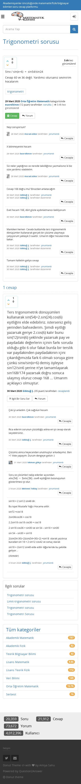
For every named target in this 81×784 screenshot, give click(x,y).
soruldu (47, 104)
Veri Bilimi (12, 678)
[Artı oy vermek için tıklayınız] (7, 61)
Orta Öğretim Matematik (35, 101)
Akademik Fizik (15, 646)
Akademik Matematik (20, 638)
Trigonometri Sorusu (20, 614)
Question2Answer (30, 771)
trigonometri (15, 91)
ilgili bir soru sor (21, 398)
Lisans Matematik (17, 662)
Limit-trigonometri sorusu (24, 601)
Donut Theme (12, 765)
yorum (29, 115)
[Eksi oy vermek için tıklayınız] (7, 65)
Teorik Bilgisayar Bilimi (21, 654)
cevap (13, 115)
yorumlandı (54, 134)
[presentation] (24, 478)
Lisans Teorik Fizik (18, 670)
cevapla (68, 138)
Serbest (11, 694)
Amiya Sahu (47, 765)
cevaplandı (64, 391)
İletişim (6, 748)
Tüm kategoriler (23, 629)
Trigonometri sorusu (20, 595)
